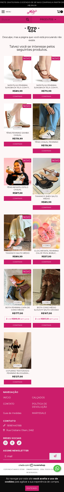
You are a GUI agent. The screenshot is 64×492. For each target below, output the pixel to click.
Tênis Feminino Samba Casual (17, 134)
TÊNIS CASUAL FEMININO (46, 142)
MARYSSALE (39, 413)
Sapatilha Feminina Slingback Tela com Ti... (17, 86)
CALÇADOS (38, 397)
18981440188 (14, 425)
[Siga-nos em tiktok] (19, 443)
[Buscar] (27, 19)
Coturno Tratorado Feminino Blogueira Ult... (17, 372)
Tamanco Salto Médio (18, 253)
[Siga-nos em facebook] (12, 443)
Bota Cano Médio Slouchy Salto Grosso (46, 308)
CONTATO (8, 403)
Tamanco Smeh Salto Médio (46, 197)
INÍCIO (7, 397)
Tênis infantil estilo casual (17, 188)
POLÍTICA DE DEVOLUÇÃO (39, 405)
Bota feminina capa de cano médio (17, 308)
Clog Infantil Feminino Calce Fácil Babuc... (46, 251)
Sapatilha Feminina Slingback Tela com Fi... (46, 86)
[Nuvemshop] (32, 466)
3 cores (17, 80)
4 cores (17, 248)
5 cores (46, 137)
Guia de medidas (12, 413)
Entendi (32, 488)
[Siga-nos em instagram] (5, 443)
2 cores (46, 246)
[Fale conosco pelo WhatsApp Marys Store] (57, 468)
